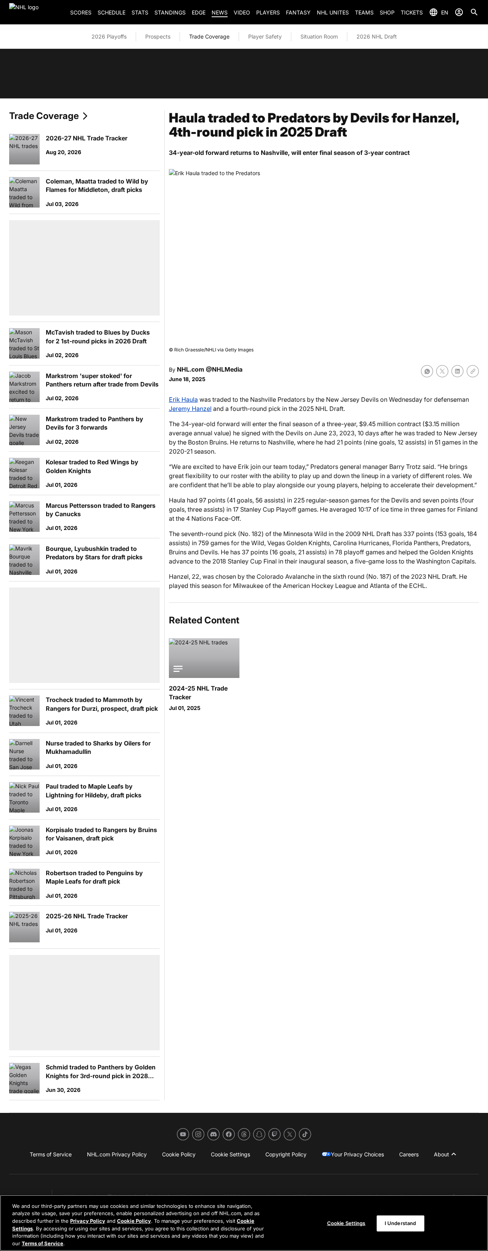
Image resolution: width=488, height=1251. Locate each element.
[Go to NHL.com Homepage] (36, 12)
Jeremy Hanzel (190, 408)
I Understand (400, 1223)
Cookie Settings (346, 1223)
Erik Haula (183, 399)
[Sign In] (459, 12)
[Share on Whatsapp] (427, 371)
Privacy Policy (87, 1221)
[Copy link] (473, 371)
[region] (244, 1223)
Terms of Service (42, 1243)
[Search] (474, 12)
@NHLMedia (224, 369)
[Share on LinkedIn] (457, 371)
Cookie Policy (134, 1221)
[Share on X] (442, 371)
